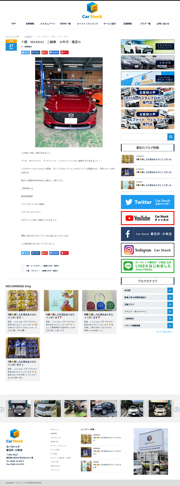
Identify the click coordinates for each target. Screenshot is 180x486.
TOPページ (54, 429)
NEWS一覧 (65, 23)
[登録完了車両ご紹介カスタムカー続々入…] (75, 408)
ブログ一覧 (145, 23)
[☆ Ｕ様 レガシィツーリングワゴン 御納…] (160, 408)
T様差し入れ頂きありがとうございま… (154, 172)
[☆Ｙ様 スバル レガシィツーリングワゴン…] (19, 408)
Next (176, 409)
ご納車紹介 (28, 37)
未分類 (127, 290)
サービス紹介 (110, 23)
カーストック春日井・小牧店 (61, 458)
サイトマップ (55, 470)
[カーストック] (92, 17)
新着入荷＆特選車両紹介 (135, 297)
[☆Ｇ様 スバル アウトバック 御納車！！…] (132, 408)
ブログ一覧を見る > (164, 332)
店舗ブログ (129, 304)
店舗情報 (127, 23)
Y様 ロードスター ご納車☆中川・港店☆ (42, 266)
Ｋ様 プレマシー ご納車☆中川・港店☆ (42, 271)
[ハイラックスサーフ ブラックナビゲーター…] (103, 408)
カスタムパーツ (47, 23)
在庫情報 (30, 23)
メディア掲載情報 (132, 325)
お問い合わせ (163, 23)
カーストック (21, 483)
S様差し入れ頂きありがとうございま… (154, 159)
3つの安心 (54, 454)
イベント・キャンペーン (135, 311)
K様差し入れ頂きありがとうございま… (154, 185)
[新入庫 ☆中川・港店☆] (47, 408)
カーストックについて (87, 23)
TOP (13, 23)
